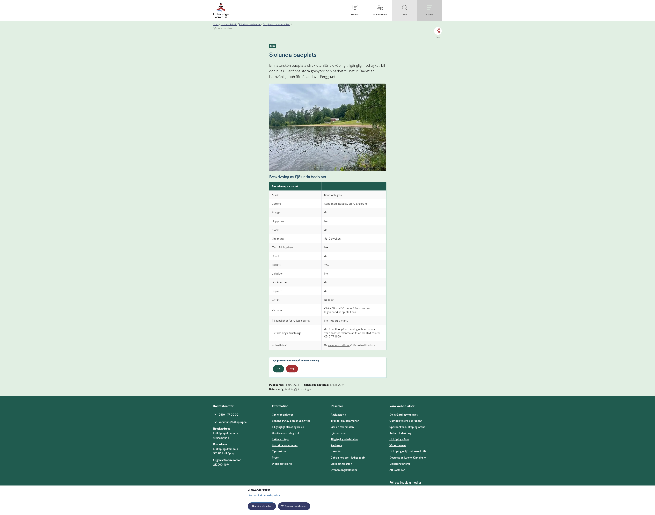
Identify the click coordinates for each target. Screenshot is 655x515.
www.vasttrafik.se (340, 345)
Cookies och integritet (285, 433)
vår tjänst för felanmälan (341, 333)
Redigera (336, 445)
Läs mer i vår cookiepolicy (264, 495)
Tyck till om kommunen (357, 421)
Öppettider (279, 451)
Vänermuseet (397, 445)
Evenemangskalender (357, 470)
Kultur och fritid (229, 24)
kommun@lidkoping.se (233, 422)
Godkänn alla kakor (262, 506)
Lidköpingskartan (357, 464)
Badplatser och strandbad (276, 24)
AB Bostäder (413, 470)
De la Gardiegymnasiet (403, 415)
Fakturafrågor (280, 439)
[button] (355, 10)
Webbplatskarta (282, 464)
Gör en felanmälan (342, 427)
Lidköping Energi (415, 464)
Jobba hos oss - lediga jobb (348, 458)
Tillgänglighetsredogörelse (288, 427)
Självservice (354, 433)
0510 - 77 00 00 (228, 415)
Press (275, 458)
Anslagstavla (338, 415)
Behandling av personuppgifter (291, 421)
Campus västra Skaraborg (405, 421)
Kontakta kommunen (284, 445)
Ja (278, 369)
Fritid (272, 46)
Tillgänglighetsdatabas (357, 439)
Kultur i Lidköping (400, 433)
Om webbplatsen (283, 415)
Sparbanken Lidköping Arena (407, 427)
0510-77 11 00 (332, 336)
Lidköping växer (399, 439)
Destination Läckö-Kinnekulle (415, 458)
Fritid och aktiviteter (250, 24)
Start (216, 24)
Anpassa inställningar (295, 506)
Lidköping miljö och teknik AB (407, 451)
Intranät (352, 451)
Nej (292, 369)
